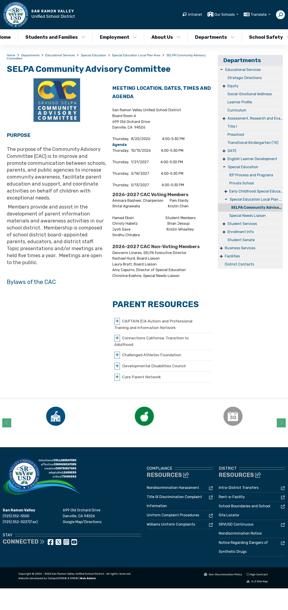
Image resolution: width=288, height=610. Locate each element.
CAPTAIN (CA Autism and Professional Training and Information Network (153, 324)
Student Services (242, 224)
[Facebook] (51, 543)
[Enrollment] (55, 416)
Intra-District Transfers (239, 487)
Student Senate (241, 240)
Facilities (232, 256)
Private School (241, 183)
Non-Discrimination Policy (225, 574)
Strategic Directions (244, 78)
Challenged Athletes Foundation (151, 355)
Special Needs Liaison (247, 215)
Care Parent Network (141, 376)
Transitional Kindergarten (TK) (252, 143)
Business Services (240, 248)
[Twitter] (59, 543)
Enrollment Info (240, 232)
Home (11, 55)
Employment (114, 37)
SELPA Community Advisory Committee (257, 207)
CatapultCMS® (57, 578)
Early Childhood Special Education (256, 191)
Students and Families (51, 37)
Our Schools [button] (225, 14)
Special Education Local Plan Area (136, 55)
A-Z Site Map (259, 581)
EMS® (74, 578)
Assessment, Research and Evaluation (255, 118)
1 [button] (140, 432)
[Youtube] (74, 543)
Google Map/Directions (82, 522)
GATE (231, 151)
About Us (162, 37)
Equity (232, 86)
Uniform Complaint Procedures (173, 515)
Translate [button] (259, 14)
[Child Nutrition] (144, 416)
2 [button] (147, 432)
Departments (211, 37)
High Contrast (259, 574)
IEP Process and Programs (251, 175)
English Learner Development (252, 159)
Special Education (93, 55)
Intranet (195, 14)
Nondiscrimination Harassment (173, 487)
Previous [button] (6, 422)
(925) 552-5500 (16, 516)
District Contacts (239, 264)
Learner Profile (239, 102)
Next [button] (281, 422)
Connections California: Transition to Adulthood (151, 341)
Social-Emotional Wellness (249, 94)
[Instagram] (66, 543)
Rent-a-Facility (232, 497)
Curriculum (236, 110)
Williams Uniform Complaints (171, 524)
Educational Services (60, 55)
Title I (232, 126)
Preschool (235, 134)
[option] (55, 416)
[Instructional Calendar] (233, 416)
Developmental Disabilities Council (154, 366)
